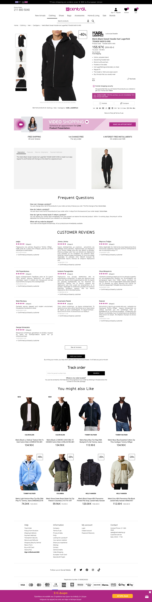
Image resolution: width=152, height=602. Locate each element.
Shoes (61, 15)
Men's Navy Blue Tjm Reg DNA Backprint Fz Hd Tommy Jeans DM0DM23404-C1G (91, 441)
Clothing (52, 15)
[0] (125, 9)
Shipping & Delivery (30, 533)
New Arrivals (40, 15)
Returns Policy (109, 113)
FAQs (54, 535)
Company (56, 528)
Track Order (28, 528)
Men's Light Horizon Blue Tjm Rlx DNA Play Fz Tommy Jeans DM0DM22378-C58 (29, 500)
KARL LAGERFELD (72, 108)
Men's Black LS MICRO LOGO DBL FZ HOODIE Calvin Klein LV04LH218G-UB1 (60, 441)
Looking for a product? (60, 538)
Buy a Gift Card (29, 547)
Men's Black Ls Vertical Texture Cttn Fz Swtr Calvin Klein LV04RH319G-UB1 (30, 441)
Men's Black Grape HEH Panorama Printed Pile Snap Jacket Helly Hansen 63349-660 (91, 500)
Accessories (79, 15)
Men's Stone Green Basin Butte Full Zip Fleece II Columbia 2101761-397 (60, 500)
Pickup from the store (31, 530)
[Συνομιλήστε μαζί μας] (147, 597)
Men (29, 25)
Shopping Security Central (32, 542)
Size (93, 79)
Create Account (87, 530)
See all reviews (76, 347)
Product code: (96, 43)
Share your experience (60, 542)
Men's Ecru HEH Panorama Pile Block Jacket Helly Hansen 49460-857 (121, 500)
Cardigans (36, 25)
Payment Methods (30, 535)
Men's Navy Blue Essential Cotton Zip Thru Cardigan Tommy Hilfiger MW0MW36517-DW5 (121, 441)
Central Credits (58, 550)
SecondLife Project (59, 557)
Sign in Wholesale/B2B (31, 552)
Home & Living (93, 15)
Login (83, 528)
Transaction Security (31, 538)
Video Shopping (58, 552)
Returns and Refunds (31, 540)
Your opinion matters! (60, 540)
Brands (112, 15)
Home (16, 25)
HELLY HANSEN (91, 493)
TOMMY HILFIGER (91, 435)
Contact (55, 547)
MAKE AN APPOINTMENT (122, 124)
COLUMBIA (60, 493)
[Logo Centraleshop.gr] (76, 9)
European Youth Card (60, 554)
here (104, 206)
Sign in (113, 12)
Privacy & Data (58, 533)
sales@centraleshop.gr (118, 532)
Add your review (76, 356)
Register (118, 12)
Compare (126, 103)
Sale (104, 15)
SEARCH (96, 373)
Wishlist (126, 12)
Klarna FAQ (28, 550)
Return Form (28, 545)
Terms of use (119, 113)
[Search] (93, 21)
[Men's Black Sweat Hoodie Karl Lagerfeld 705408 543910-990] (58, 65)
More (111, 90)
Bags (69, 15)
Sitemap (55, 545)
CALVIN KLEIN (29, 435)
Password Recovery (88, 533)
